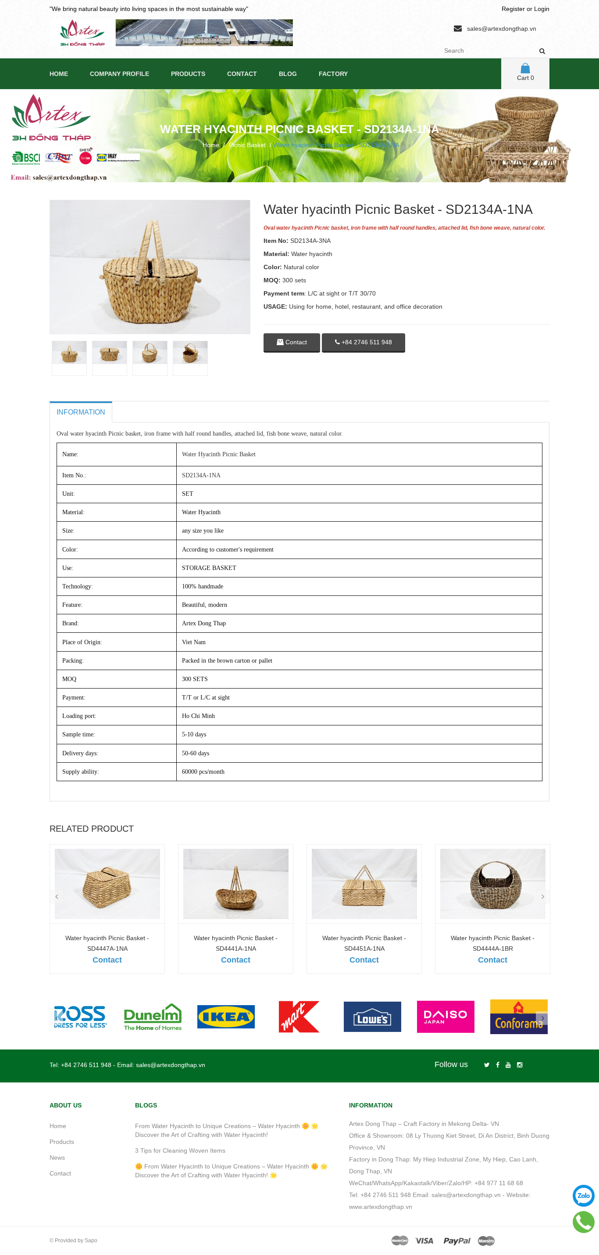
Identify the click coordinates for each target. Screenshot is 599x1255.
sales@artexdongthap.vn (501, 28)
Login (541, 8)
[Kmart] (299, 1016)
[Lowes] (372, 1016)
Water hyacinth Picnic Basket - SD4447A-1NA (107, 943)
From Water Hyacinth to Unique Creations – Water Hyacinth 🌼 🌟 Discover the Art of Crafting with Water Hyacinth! (226, 1130)
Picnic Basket (247, 144)
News (57, 1157)
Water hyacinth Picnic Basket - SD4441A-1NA (236, 943)
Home (59, 73)
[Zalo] (584, 1196)
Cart (525, 77)
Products (188, 73)
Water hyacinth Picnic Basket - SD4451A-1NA (364, 943)
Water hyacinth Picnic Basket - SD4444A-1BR (493, 943)
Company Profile (119, 73)
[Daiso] (446, 1016)
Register (513, 8)
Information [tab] (81, 412)
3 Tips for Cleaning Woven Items (180, 1150)
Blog (288, 73)
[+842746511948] (584, 1222)
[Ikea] (226, 1016)
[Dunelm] (153, 1016)
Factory (333, 73)
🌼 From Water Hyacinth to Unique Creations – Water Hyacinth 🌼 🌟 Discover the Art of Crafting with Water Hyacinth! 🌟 (231, 1171)
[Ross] (80, 1016)
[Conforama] (519, 1016)
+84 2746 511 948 (366, 342)
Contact (242, 73)
